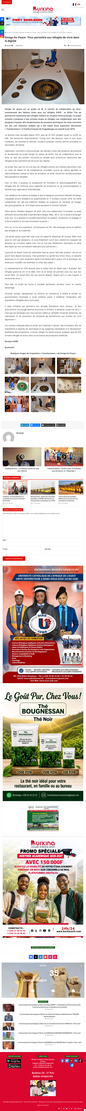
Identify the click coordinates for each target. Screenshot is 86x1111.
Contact (43, 1061)
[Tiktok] (80, 1062)
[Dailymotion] (72, 1066)
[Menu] (3, 10)
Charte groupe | (49, 1059)
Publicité (35, 1063)
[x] (67, 1062)
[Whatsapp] (2, 28)
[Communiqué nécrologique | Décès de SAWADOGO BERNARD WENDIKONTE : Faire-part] (8, 1036)
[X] (2, 23)
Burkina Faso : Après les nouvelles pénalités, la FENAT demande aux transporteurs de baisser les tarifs (43, 499)
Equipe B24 (49, 1063)
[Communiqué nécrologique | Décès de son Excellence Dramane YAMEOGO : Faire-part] (8, 1026)
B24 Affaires (78, 1108)
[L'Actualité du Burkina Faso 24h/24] (43, 9)
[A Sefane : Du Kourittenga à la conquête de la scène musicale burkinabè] (15, 487)
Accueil (8, 32)
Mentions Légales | (37, 1059)
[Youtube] (71, 1062)
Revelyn (8, 45)
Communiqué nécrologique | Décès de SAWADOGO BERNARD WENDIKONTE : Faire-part (49, 1033)
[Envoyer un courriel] (12, 45)
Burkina (21, 32)
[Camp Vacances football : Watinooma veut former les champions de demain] (71, 487)
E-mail (5, 549)
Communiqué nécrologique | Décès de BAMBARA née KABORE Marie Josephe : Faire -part (49, 1042)
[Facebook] (2, 19)
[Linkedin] (2, 32)
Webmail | (42, 1063)
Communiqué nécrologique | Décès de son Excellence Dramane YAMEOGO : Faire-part (49, 1023)
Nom (5, 540)
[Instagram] (2, 36)
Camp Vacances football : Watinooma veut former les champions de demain (68, 499)
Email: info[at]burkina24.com (42, 1067)
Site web (47, 549)
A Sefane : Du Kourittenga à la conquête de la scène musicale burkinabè (14, 499)
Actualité (15, 32)
